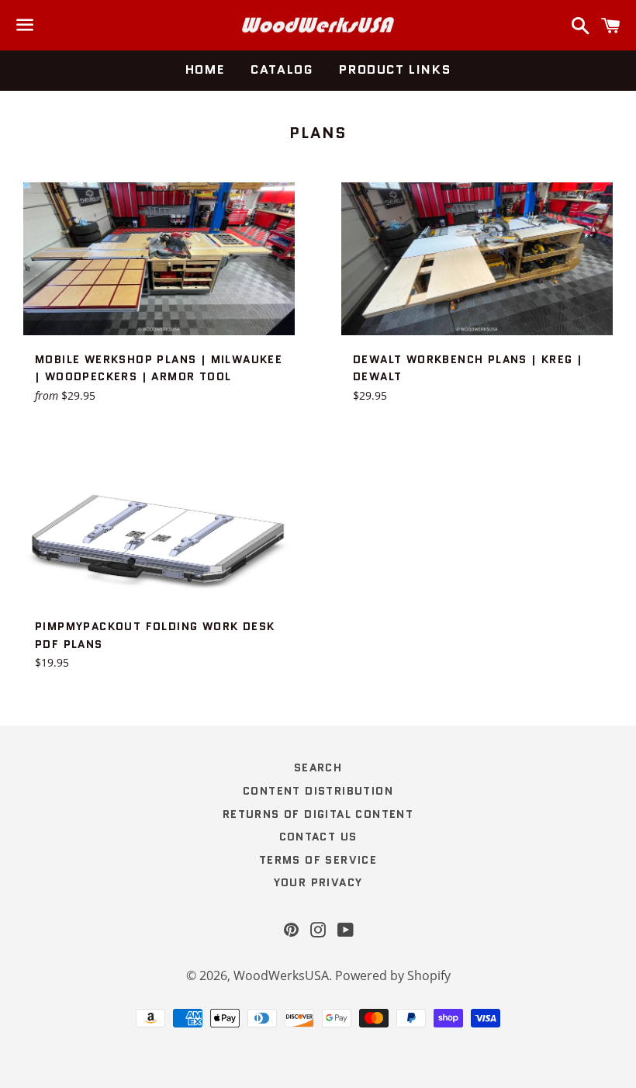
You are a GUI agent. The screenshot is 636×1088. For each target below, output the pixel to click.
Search (318, 767)
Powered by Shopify (393, 975)
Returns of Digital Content (318, 814)
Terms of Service (318, 860)
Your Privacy (318, 882)
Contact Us (318, 836)
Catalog (282, 69)
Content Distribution (318, 791)
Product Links (395, 69)
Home (204, 69)
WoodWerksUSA (281, 975)
